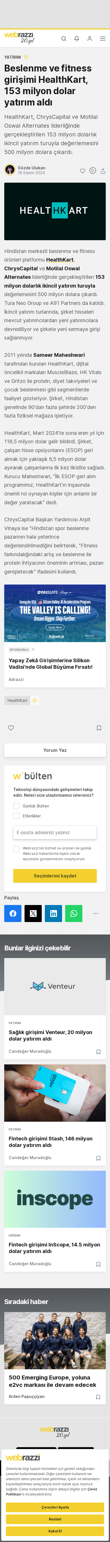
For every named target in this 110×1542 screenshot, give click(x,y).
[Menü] (102, 39)
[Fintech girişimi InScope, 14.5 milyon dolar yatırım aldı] (55, 1199)
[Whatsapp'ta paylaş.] (75, 913)
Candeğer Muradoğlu (30, 1051)
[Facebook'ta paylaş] (14, 913)
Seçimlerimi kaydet (55, 876)
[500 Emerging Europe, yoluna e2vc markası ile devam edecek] (55, 1340)
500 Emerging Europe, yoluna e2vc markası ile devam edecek (52, 1381)
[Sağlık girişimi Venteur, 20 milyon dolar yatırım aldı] (55, 986)
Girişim (14, 1235)
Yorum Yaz (55, 750)
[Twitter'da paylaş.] (35, 913)
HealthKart (59, 260)
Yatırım (12, 57)
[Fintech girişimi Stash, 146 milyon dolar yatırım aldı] (55, 1093)
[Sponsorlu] (55, 613)
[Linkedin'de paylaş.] (55, 913)
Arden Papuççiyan (27, 1396)
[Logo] (19, 38)
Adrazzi (16, 679)
